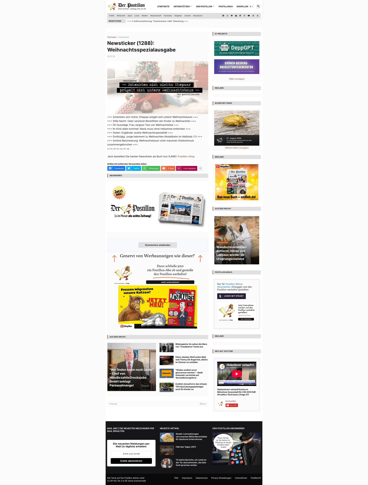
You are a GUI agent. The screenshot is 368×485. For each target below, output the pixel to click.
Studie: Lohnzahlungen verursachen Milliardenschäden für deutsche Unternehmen (191, 436)
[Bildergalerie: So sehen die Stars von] (167, 347)
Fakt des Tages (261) (186, 447)
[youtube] (249, 15)
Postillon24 (226, 6)
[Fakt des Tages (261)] (167, 450)
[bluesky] (236, 16)
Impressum (187, 478)
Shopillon (242, 6)
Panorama (168, 16)
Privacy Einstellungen (221, 478)
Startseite (163, 6)
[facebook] (223, 15)
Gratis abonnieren (131, 461)
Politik (111, 16)
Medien (145, 16)
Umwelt (187, 16)
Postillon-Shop (186, 156)
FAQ (176, 478)
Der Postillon (204, 6)
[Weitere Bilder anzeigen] (237, 148)
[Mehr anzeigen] (200, 168)
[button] (251, 6)
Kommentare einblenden (157, 245)
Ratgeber (178, 16)
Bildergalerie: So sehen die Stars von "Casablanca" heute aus (191, 345)
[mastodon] (240, 15)
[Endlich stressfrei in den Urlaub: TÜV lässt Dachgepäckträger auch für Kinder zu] (167, 387)
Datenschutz (202, 478)
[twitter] (232, 15)
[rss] (258, 15)
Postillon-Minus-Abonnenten (230, 285)
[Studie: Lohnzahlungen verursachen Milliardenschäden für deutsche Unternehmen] (167, 437)
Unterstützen (182, 6)
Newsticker (197, 16)
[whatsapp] (227, 15)
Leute (137, 16)
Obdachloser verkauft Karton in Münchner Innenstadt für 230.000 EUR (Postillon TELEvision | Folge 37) (236, 392)
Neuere (113, 404)
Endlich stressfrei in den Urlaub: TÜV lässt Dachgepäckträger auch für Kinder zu (191, 386)
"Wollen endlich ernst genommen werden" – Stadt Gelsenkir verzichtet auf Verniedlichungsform (189, 374)
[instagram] (244, 15)
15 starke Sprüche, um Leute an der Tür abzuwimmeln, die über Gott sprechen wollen (191, 462)
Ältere (202, 404)
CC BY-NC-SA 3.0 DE (117, 481)
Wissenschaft (155, 16)
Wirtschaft (121, 16)
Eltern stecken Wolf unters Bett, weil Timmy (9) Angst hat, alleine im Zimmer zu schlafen (192, 359)
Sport (130, 16)
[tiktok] (253, 15)
